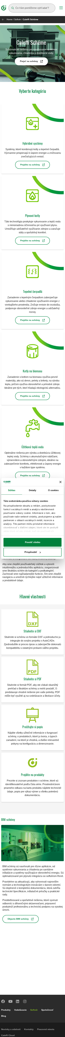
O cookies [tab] (53, 490)
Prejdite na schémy (30, 164)
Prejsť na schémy (29, 61)
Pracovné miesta (45, 1029)
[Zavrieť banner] (60, 482)
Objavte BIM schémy (18, 919)
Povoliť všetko (32, 542)
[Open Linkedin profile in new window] (18, 1001)
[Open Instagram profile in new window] (25, 1001)
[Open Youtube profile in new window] (10, 1001)
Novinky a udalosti (11, 1029)
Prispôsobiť (30, 552)
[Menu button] (61, 8)
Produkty (6, 1010)
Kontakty (29, 1029)
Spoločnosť (47, 1010)
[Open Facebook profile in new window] (3, 1001)
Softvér (17, 19)
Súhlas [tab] (11, 490)
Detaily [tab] (32, 490)
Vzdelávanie (20, 1010)
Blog (3, 1016)
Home (9, 19)
